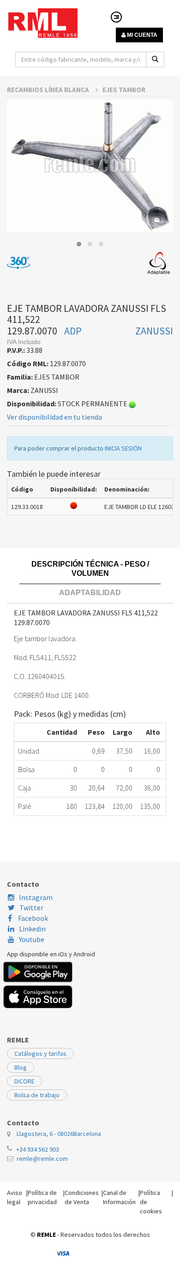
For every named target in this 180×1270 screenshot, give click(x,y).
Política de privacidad (42, 1197)
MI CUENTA (141, 35)
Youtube (31, 939)
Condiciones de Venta (82, 1197)
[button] (78, 244)
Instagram (36, 897)
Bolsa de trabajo (37, 1095)
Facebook (32, 918)
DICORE (24, 1081)
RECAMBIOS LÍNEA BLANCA (48, 89)
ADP (73, 330)
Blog (20, 1067)
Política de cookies (151, 1201)
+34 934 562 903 (37, 1149)
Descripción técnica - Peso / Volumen (90, 568)
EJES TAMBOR (123, 89)
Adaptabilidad (90, 593)
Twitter (31, 907)
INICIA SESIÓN (123, 448)
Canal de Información (119, 1197)
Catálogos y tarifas (40, 1053)
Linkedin (32, 928)
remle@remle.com (42, 1158)
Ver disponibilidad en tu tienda (54, 416)
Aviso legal (14, 1197)
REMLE (46, 1234)
